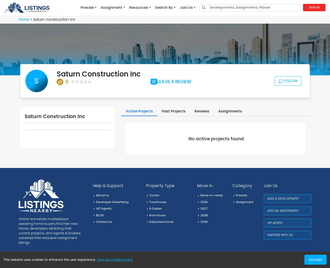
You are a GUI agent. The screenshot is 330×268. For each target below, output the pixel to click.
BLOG (100, 215)
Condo (154, 195)
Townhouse (157, 202)
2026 (204, 202)
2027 (203, 208)
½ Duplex (155, 208)
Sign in (314, 7)
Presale (241, 195)
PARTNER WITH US (280, 235)
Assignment (244, 202)
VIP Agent (275, 223)
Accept (315, 259)
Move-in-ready (211, 195)
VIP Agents (104, 208)
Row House (157, 215)
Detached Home (161, 222)
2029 (204, 222)
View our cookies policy (115, 259)
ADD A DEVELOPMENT (283, 198)
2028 (204, 215)
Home (24, 19)
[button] (88, 7)
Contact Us (104, 222)
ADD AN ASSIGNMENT (283, 210)
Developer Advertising (112, 202)
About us (102, 195)
